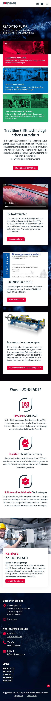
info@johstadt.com (16, 654)
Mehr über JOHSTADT (24, 168)
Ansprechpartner (14, 637)
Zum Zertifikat (15, 300)
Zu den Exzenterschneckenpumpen (24, 368)
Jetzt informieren (15, 581)
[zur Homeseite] (18, 3)
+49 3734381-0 (14, 645)
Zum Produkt (14, 239)
